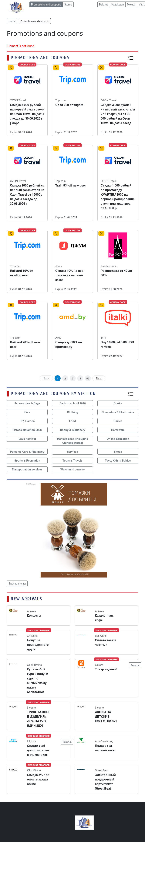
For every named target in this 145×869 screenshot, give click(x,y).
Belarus (103, 4)
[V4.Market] (16, 7)
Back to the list (17, 583)
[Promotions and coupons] (131, 57)
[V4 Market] (84, 822)
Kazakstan (117, 4)
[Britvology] (72, 530)
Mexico (131, 4)
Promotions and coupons (46, 4)
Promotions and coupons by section (53, 393)
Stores (68, 4)
